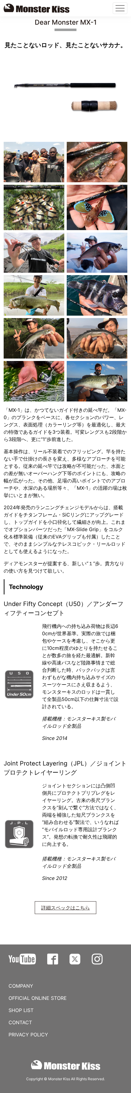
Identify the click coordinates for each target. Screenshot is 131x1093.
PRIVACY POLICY (28, 1035)
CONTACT (20, 1022)
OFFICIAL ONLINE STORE (38, 998)
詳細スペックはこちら (65, 908)
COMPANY (21, 986)
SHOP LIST (21, 1010)
